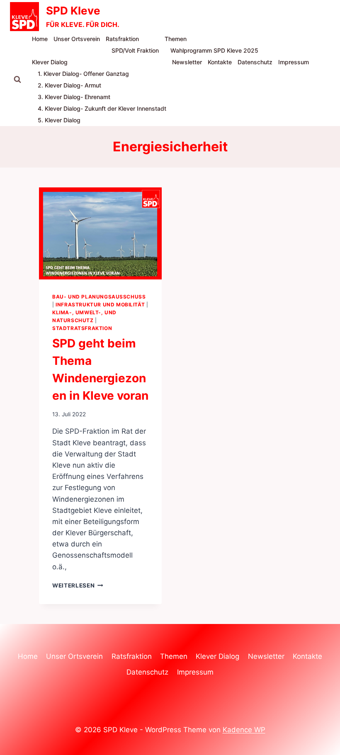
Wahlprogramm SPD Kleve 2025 (214, 50)
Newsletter (187, 62)
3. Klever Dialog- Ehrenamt (74, 96)
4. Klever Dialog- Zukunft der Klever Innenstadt (102, 108)
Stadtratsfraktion (82, 328)
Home (40, 38)
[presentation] (100, 233)
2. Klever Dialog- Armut (69, 85)
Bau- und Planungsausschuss (99, 297)
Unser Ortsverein (76, 38)
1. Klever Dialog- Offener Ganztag (83, 73)
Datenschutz (255, 62)
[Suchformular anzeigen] (17, 79)
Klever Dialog (50, 62)
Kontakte (220, 62)
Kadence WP (244, 730)
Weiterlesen (77, 585)
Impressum (293, 62)
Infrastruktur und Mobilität (100, 304)
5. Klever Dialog (59, 120)
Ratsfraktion (122, 38)
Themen (176, 38)
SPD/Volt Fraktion (135, 50)
